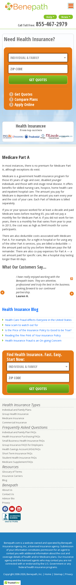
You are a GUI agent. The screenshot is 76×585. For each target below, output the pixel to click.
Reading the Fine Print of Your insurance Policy (33, 335)
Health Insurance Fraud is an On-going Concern (33, 340)
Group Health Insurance (15, 414)
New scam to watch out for (21, 325)
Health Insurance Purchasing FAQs (21, 436)
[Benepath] (30, 8)
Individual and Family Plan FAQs (19, 432)
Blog (4, 480)
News (64, 17)
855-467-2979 (51, 24)
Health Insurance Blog (20, 309)
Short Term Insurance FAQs (17, 453)
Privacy (6, 502)
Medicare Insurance (13, 418)
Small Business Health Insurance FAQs (23, 440)
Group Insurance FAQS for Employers (22, 445)
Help (49, 17)
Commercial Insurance (14, 422)
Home (48, 574)
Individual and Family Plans (16, 409)
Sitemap (58, 574)
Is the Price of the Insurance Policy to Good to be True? (38, 330)
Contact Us (8, 494)
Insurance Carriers (12, 476)
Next (70, 294)
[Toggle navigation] (71, 6)
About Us (7, 490)
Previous (4, 292)
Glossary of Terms (12, 471)
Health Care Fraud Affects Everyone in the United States (38, 320)
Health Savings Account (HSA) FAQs (21, 449)
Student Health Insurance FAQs (19, 457)
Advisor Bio (8, 498)
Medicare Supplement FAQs (17, 462)
